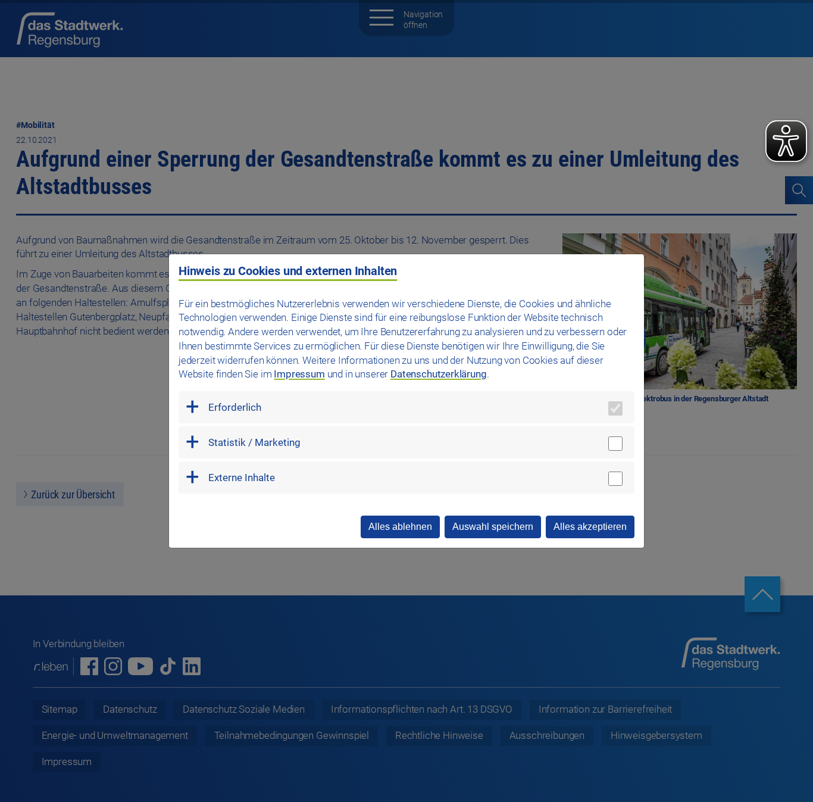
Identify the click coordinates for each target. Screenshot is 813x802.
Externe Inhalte (241, 477)
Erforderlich (234, 407)
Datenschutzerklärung (438, 374)
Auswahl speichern (492, 527)
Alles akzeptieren (590, 527)
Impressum (299, 374)
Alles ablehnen (400, 527)
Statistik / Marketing (254, 442)
